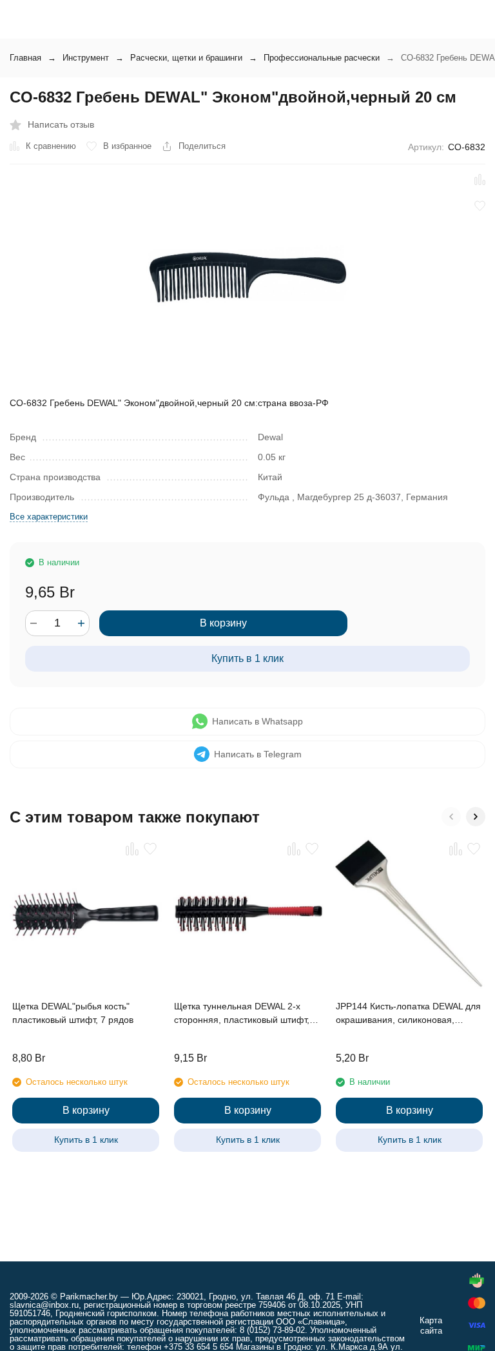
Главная (25, 58)
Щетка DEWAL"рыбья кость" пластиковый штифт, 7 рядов (72, 1013)
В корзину (223, 622)
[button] (451, 816)
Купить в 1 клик (247, 658)
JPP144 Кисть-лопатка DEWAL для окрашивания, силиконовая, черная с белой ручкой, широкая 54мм (408, 1014)
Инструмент (86, 58)
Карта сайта (431, 1326)
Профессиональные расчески (322, 58)
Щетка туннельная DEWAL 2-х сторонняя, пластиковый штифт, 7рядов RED (241, 1014)
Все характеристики (49, 516)
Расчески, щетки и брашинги (186, 58)
